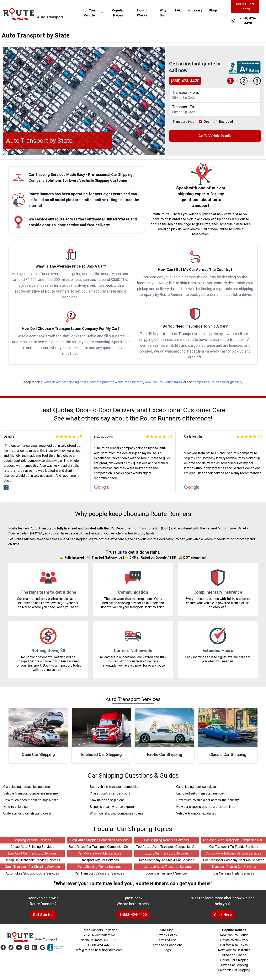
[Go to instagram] (27, 947)
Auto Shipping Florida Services (99, 867)
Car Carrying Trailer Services (233, 873)
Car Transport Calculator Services (99, 873)
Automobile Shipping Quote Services (32, 873)
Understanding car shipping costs (27, 813)
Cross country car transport (110, 793)
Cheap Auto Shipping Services (32, 847)
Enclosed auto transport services (200, 793)
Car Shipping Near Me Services (166, 840)
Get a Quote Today (245, 6)
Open (207, 122)
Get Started (43, 914)
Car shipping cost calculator (196, 787)
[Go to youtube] (19, 947)
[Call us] (233, 21)
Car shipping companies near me (26, 787)
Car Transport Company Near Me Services (233, 860)
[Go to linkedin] (35, 947)
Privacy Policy (166, 935)
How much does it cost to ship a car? (30, 800)
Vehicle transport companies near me (30, 793)
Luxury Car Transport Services (166, 853)
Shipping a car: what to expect (112, 807)
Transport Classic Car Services (233, 867)
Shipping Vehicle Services (32, 840)
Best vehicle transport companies (114, 787)
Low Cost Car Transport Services (32, 853)
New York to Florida (234, 935)
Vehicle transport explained (196, 813)
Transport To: (183, 107)
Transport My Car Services (99, 860)
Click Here (223, 914)
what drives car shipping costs (66, 382)
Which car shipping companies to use (116, 813)
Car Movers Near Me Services (99, 853)
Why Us (163, 12)
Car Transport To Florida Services (233, 847)
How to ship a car (16, 807)
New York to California (234, 950)
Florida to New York (234, 940)
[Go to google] (42, 947)
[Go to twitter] (11, 947)
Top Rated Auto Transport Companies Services (170, 847)
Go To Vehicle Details (215, 136)
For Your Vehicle (89, 12)
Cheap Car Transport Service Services (32, 860)
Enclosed (226, 122)
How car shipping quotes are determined (205, 807)
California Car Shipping (234, 970)
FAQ (178, 10)
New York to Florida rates (163, 382)
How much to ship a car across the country (207, 800)
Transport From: (185, 92)
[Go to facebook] (3, 947)
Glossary (195, 10)
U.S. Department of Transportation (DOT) (140, 528)
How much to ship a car (107, 800)
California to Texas (234, 945)
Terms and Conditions (166, 945)
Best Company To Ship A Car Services (166, 860)
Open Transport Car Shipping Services (32, 867)
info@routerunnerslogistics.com (99, 950)
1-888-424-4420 (133, 914)
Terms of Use (167, 940)
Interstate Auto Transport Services (166, 867)
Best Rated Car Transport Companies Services (103, 847)
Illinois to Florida (234, 955)
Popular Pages (118, 12)
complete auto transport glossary (217, 382)
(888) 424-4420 (185, 80)
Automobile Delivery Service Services (233, 853)
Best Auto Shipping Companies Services (99, 840)
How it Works (142, 12)
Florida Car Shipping (234, 960)
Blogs (213, 10)
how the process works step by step (116, 382)
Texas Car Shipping (234, 965)
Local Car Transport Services (166, 873)
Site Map (166, 930)
